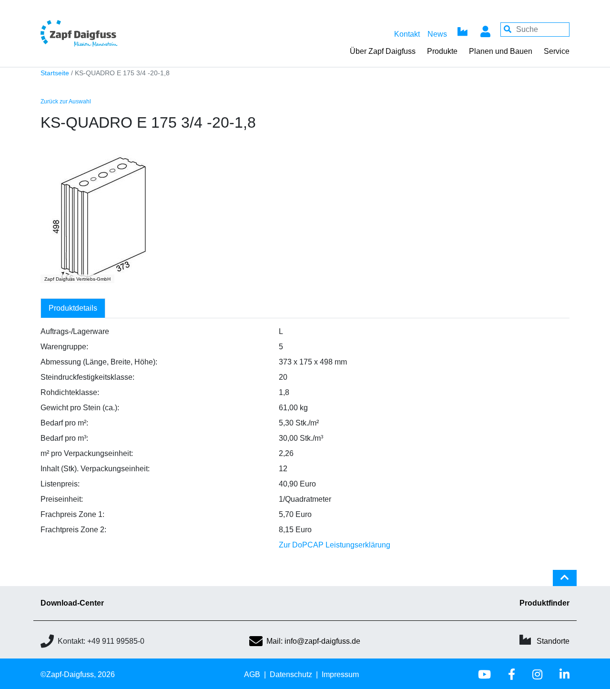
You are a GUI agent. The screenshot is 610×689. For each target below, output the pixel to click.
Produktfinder (544, 603)
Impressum (340, 674)
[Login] (485, 29)
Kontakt (407, 34)
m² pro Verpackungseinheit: (87, 453)
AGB (252, 674)
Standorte (553, 641)
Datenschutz (291, 674)
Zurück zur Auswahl (66, 101)
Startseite (55, 73)
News (437, 34)
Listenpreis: (60, 484)
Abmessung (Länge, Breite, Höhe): (99, 362)
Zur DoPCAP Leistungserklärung (334, 545)
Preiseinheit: (62, 499)
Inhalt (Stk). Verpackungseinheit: (95, 469)
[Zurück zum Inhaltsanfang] (565, 582)
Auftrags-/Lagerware (75, 331)
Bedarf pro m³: (64, 438)
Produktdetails (73, 308)
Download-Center (72, 603)
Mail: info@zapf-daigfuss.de (313, 641)
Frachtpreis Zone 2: (73, 530)
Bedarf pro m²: (64, 423)
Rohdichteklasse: (70, 392)
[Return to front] (105, 33)
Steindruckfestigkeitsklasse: (87, 377)
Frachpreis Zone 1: (72, 514)
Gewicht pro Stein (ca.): (80, 408)
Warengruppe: (64, 347)
